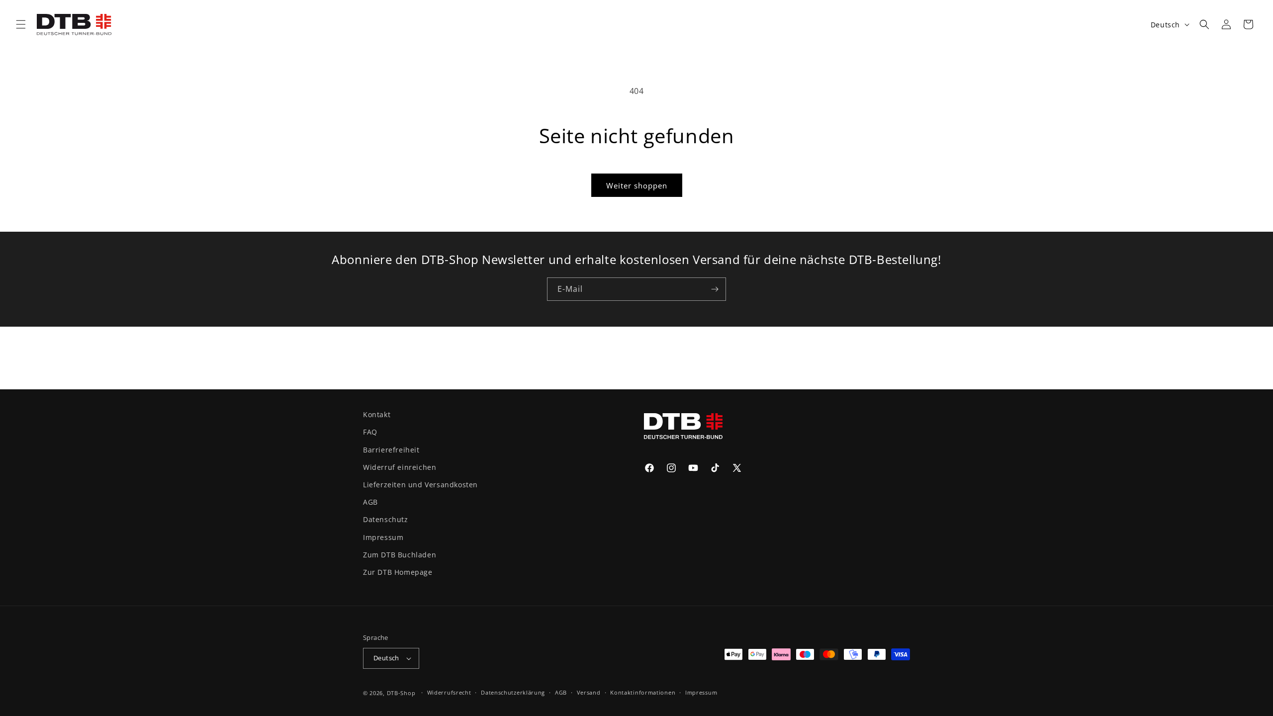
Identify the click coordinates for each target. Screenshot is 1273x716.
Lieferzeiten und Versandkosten (420, 484)
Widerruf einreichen (399, 467)
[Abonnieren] (715, 289)
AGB (370, 502)
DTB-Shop (401, 693)
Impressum (383, 537)
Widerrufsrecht (449, 692)
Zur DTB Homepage (398, 572)
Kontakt (376, 414)
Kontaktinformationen (642, 692)
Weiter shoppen (636, 185)
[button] (21, 24)
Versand (589, 692)
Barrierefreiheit (391, 449)
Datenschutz (385, 519)
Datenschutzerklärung (513, 692)
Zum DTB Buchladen (399, 554)
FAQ (370, 432)
